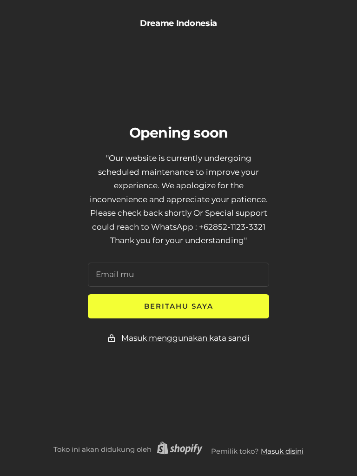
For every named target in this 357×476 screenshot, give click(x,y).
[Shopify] (177, 449)
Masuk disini (282, 451)
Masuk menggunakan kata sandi (185, 338)
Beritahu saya (178, 306)
